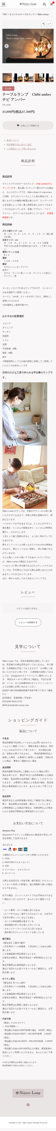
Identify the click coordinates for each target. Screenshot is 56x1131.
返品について (13, 140)
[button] (7, 78)
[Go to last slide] (6, 46)
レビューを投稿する (28, 622)
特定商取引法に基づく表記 (19, 144)
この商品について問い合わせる (21, 149)
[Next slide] (49, 46)
